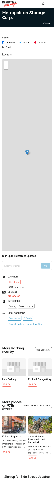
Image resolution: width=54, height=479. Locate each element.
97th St (6, 452)
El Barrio (28, 318)
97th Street (14, 282)
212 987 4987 (14, 296)
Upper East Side (34, 324)
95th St (6, 384)
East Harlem (14, 318)
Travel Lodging (26, 306)
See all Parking (43, 349)
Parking (12, 306)
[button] (27, 152)
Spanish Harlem (16, 324)
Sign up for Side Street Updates (27, 476)
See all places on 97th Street (37, 405)
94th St (32, 384)
